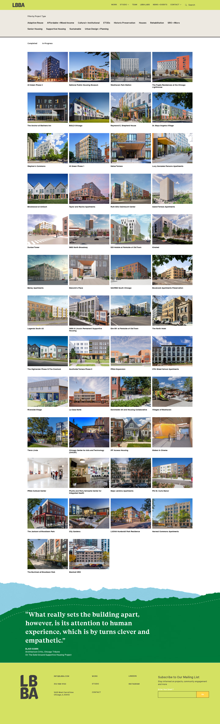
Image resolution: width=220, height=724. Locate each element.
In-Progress (47, 43)
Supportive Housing (56, 29)
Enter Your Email (165, 689)
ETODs (106, 23)
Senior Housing (35, 29)
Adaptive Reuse (35, 23)
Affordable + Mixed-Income (60, 23)
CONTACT (96, 692)
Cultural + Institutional (89, 23)
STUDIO (95, 684)
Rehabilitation (157, 23)
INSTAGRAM (134, 684)
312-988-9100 (60, 684)
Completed (32, 43)
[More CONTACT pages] (180, 4)
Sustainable (75, 29)
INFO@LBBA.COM (61, 676)
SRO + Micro (174, 23)
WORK (95, 676)
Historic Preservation (124, 23)
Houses (142, 23)
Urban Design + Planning (96, 29)
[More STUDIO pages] (128, 4)
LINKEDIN (133, 676)
